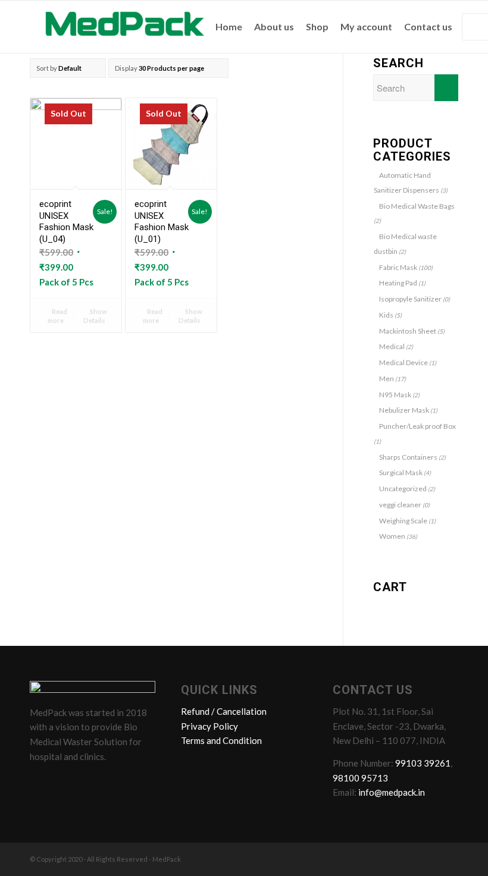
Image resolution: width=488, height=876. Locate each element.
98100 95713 (360, 778)
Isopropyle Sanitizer (410, 298)
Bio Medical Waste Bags (417, 206)
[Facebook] (41, 783)
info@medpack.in (391, 792)
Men (386, 378)
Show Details (95, 315)
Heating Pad (398, 282)
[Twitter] (64, 783)
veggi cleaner (400, 504)
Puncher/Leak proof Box (417, 426)
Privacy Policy (209, 726)
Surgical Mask (401, 472)
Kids (386, 314)
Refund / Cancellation (224, 711)
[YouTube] (109, 783)
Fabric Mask (398, 267)
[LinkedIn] (86, 783)
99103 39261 (423, 763)
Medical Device (403, 362)
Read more (57, 315)
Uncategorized (403, 488)
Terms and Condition (221, 740)
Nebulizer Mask (404, 410)
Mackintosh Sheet (407, 330)
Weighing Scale (403, 520)
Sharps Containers (408, 457)
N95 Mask (395, 394)
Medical (392, 346)
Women (392, 536)
